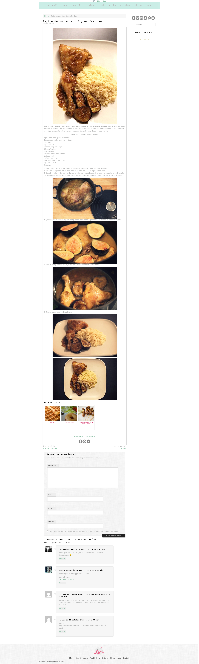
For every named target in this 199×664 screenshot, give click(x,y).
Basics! (123, 448)
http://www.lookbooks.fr (67, 579)
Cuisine (125, 5)
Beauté (76, 5)
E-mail (51, 508)
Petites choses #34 (50, 448)
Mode (64, 5)
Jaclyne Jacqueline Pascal (71, 595)
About (138, 32)
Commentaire (52, 465)
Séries (138, 5)
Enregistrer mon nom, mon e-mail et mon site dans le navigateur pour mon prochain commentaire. (84, 531)
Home (46, 16)
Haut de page (156, 661)
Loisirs (89, 5)
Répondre (62, 558)
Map (149, 5)
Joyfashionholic (66, 549)
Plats (81, 436)
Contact (148, 32)
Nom (51, 495)
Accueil (53, 5)
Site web (51, 521)
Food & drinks (107, 5)
